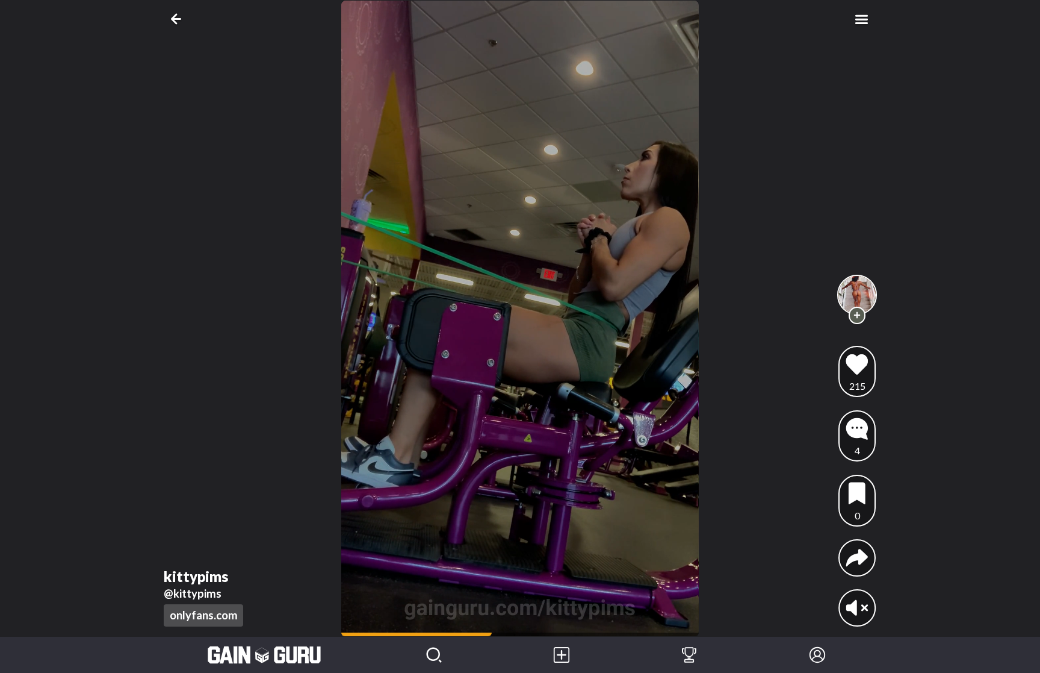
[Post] (561, 655)
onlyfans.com (204, 615)
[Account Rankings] (689, 655)
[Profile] (817, 655)
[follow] (857, 315)
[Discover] (434, 655)
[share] (857, 558)
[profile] (857, 295)
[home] (264, 655)
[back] (178, 19)
